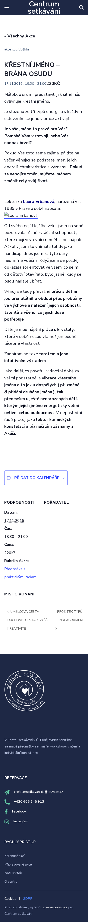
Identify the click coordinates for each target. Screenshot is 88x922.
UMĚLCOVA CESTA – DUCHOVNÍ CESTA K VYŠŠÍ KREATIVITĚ (27, 620)
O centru (10, 881)
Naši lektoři (13, 873)
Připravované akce (18, 864)
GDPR (27, 898)
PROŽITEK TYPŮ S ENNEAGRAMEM (69, 616)
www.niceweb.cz (55, 907)
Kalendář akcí (14, 856)
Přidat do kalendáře (36, 477)
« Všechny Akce (19, 36)
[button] (81, 7)
